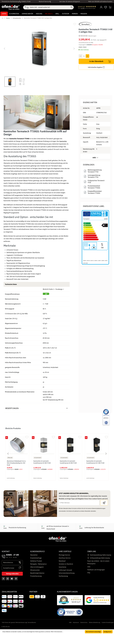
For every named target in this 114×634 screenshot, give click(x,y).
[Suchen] (72, 7)
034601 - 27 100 (12, 555)
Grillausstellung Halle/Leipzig (100, 558)
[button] (10, 82)
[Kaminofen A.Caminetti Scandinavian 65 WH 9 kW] (43, 445)
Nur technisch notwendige (93, 631)
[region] (39, 54)
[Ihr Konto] (101, 7)
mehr (94, 157)
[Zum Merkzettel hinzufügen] (74, 24)
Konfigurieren (107, 631)
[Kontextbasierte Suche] (26, 7)
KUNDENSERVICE (37, 551)
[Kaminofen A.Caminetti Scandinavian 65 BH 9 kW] (70, 445)
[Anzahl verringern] (80, 56)
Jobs (88, 567)
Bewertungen (12, 408)
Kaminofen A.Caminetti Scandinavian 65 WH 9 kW (42, 462)
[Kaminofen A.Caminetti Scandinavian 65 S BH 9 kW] (96, 445)
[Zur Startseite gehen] (11, 7)
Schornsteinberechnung (66, 573)
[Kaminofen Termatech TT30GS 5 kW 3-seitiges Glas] (39, 48)
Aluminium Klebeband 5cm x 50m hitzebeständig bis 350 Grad (16, 463)
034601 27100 (25, 1)
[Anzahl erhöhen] (87, 56)
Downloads (88, 165)
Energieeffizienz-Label (93, 206)
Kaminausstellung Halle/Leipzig (100, 555)
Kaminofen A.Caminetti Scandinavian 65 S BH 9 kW (95, 462)
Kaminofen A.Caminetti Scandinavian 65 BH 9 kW (68, 462)
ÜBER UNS (91, 551)
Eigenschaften (90, 102)
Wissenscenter (35, 570)
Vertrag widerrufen (12, 574)
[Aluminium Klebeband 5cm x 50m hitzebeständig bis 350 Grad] (17, 445)
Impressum (76, 622)
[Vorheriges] (4, 48)
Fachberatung (63, 576)
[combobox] (50, 7)
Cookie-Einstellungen (108, 622)
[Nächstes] (74, 48)
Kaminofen (63, 141)
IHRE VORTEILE (65, 551)
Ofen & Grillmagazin (37, 567)
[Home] (2, 18)
